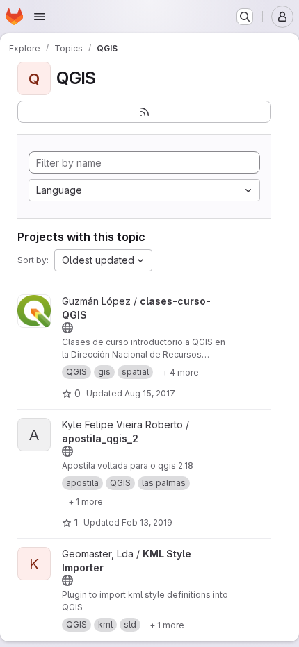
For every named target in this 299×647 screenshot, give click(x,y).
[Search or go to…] (244, 16)
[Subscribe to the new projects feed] (144, 112)
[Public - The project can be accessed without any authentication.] (67, 327)
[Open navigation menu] (40, 17)
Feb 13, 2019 (147, 522)
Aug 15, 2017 (149, 393)
